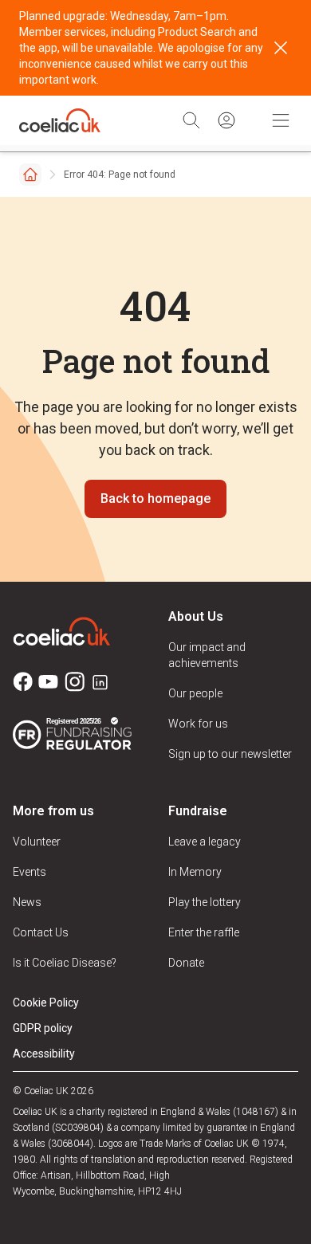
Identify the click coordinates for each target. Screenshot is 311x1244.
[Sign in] (226, 120)
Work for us (198, 723)
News (27, 902)
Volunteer (37, 841)
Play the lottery (204, 902)
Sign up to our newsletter (230, 754)
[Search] (191, 120)
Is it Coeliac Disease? (64, 962)
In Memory (195, 871)
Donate (186, 962)
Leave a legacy (204, 841)
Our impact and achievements (207, 655)
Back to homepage (155, 498)
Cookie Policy (46, 1002)
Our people (195, 693)
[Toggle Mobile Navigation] (281, 120)
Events (29, 871)
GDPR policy (43, 1028)
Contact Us (41, 932)
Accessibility (44, 1053)
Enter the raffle (203, 932)
